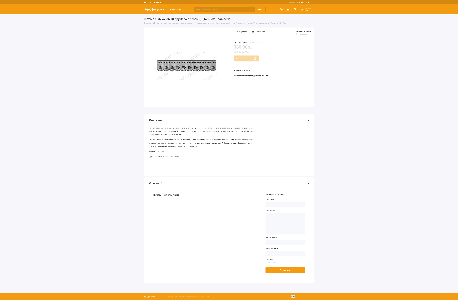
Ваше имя (270, 199)
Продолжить (285, 270)
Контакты (147, 2)
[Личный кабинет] (281, 9)
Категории (176, 9)
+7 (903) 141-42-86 (300, 2)
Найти (260, 9)
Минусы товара (271, 248)
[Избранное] (294, 9)
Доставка (157, 2)
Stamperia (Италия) (303, 31)
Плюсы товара (271, 237)
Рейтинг (270, 259)
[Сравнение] (288, 9)
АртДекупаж (155, 9)
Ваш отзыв (271, 210)
